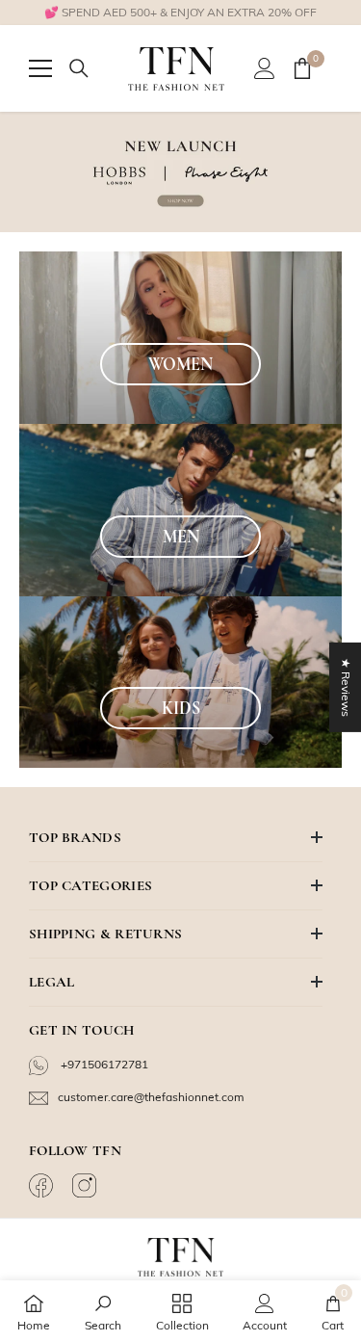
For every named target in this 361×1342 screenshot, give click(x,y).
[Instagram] (86, 1185)
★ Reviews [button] (346, 686)
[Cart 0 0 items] (302, 68)
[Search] (78, 68)
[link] (103, 1311)
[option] (180, 12)
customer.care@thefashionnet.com (151, 1097)
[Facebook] (43, 1185)
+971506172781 (103, 1064)
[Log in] (264, 68)
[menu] (40, 68)
